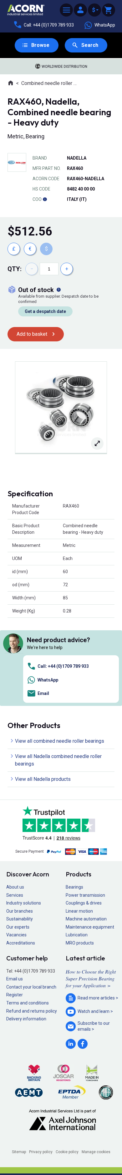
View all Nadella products (43, 779)
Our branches (19, 911)
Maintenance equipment (90, 927)
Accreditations (20, 942)
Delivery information (26, 1018)
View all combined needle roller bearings (59, 741)
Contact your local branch (31, 986)
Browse (40, 45)
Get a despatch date (45, 311)
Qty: (15, 269)
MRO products (80, 942)
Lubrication (77, 934)
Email (43, 693)
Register (14, 994)
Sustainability (19, 918)
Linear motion (79, 911)
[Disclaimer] (45, 199)
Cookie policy (67, 1152)
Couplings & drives (84, 902)
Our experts (17, 927)
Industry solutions (23, 902)
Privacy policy (41, 1152)
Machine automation (86, 918)
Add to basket (32, 334)
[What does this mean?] (58, 290)
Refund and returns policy (31, 1011)
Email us (14, 978)
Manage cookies (96, 1152)
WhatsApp (104, 24)
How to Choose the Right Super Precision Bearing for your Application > (91, 978)
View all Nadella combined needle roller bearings (58, 760)
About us (15, 887)
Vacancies (16, 934)
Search (89, 45)
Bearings (74, 887)
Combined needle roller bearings (50, 83)
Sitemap (19, 1152)
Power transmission (85, 895)
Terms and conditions (27, 1002)
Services (14, 895)
